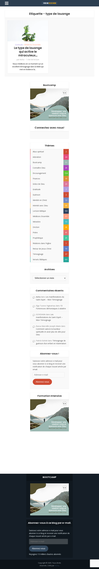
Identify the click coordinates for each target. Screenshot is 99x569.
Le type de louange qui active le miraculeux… (28, 51)
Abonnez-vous (42, 382)
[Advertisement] (49, 452)
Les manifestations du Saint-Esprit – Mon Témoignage (49, 317)
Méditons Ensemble (32, 45)
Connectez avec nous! (49, 127)
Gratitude (19, 45)
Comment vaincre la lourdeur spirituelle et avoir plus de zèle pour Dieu (50, 332)
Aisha (22, 59)
